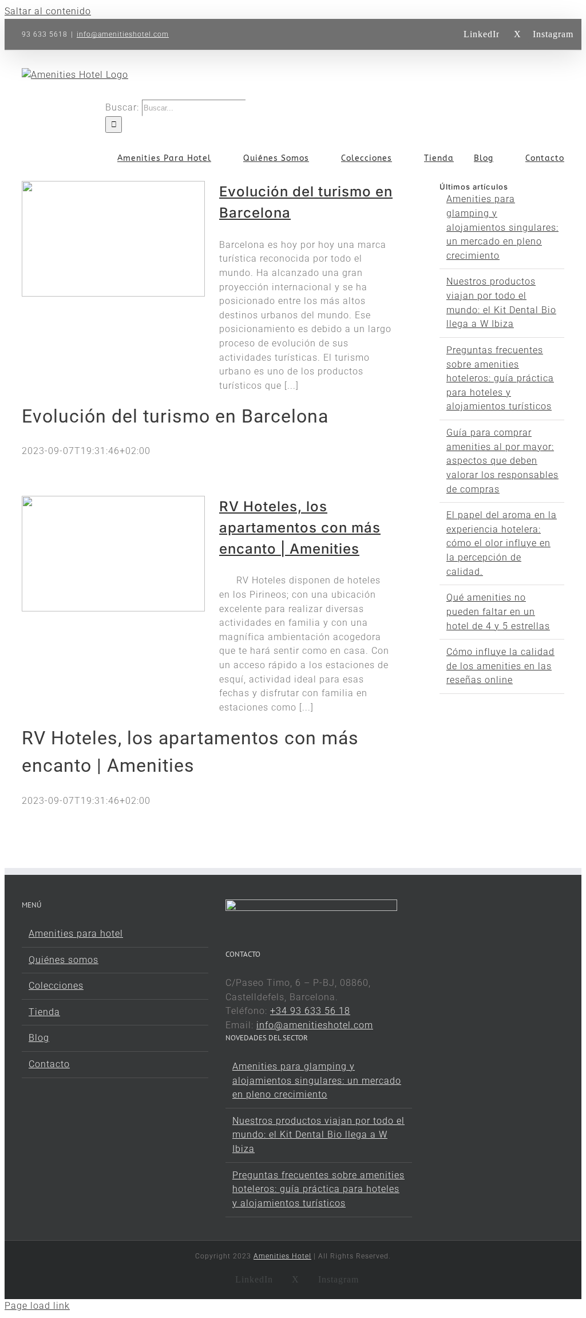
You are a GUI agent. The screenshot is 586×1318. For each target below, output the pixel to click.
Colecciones (56, 985)
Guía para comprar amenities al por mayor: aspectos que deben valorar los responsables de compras (502, 461)
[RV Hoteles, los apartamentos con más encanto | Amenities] (113, 553)
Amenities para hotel (76, 933)
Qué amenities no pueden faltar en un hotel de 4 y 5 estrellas (498, 611)
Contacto (49, 1064)
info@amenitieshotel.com (123, 34)
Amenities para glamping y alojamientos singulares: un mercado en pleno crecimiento (502, 227)
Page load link (37, 1305)
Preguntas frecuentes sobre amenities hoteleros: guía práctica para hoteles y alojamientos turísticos (500, 378)
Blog (39, 1037)
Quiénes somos (63, 959)
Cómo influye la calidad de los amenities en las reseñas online (500, 665)
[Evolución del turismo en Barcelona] (113, 239)
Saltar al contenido (48, 11)
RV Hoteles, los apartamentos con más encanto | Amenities (300, 527)
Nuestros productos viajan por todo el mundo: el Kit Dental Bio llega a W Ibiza (318, 1134)
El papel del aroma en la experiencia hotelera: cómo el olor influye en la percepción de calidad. (501, 543)
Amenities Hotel (282, 1256)
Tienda (44, 1012)
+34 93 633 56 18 (310, 1010)
